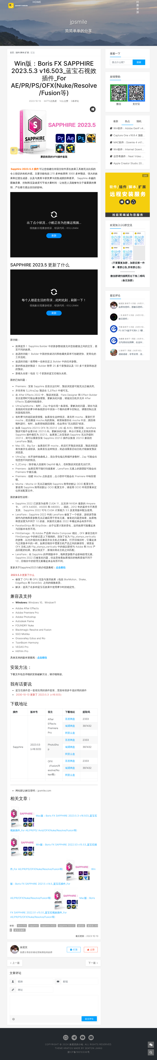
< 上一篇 (15, 962)
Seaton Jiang (93, 1048)
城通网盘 (70, 725)
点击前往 (61, 567)
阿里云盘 (70, 732)
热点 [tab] (127, 121)
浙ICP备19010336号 (78, 1052)
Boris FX (22, 925)
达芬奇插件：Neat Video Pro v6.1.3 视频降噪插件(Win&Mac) (129, 156)
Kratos (68, 1048)
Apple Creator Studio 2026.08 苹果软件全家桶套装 (129, 163)
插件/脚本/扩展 (22, 52)
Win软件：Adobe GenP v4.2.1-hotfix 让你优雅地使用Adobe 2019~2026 (129, 128)
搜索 (139, 62)
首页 (12, 52)
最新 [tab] (115, 121)
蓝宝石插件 (20, 930)
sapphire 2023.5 (66, 925)
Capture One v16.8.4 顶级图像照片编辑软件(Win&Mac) (129, 135)
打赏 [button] (75, 949)
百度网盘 (70, 718)
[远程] (127, 194)
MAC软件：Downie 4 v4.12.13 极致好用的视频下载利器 (129, 142)
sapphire (33, 925)
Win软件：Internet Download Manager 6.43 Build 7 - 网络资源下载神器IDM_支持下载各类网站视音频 (129, 149)
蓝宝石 (81, 925)
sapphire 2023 (48, 925)
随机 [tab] (139, 121)
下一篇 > (93, 962)
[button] (91, 949)
